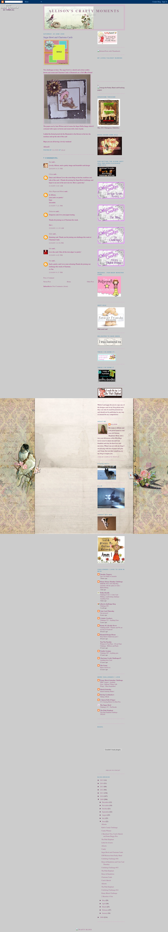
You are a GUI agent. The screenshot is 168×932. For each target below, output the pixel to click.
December (105, 802)
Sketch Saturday (105, 689)
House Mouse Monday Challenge (111, 581)
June (104, 821)
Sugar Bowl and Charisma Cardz (112, 852)
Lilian (51, 174)
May (104, 900)
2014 (102, 783)
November (105, 805)
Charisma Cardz (106, 877)
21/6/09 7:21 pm (56, 206)
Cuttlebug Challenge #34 (109, 890)
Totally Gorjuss (105, 651)
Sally (50, 234)
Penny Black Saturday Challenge (111, 680)
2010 (102, 796)
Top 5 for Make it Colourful (108, 576)
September (105, 812)
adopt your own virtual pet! (113, 770)
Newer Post (47, 282)
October (105, 808)
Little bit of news (107, 843)
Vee (50, 261)
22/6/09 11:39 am (56, 228)
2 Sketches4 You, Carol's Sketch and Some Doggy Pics (112, 835)
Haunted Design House (108, 634)
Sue (50, 162)
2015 (102, 780)
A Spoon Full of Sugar (107, 700)
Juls (50, 248)
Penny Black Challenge (109, 893)
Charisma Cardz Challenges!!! (110, 658)
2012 (102, 790)
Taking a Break (104, 697)
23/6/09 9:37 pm (56, 272)
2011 (102, 793)
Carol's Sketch (106, 880)
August (104, 815)
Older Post (90, 282)
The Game (103, 665)
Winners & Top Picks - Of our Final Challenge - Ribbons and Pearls (111, 645)
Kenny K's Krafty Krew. (108, 625)
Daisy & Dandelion (107, 874)
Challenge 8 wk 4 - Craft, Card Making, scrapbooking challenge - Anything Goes (110, 597)
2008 (102, 917)
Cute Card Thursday (107, 611)
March (104, 907)
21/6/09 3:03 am (56, 186)
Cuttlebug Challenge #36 (109, 859)
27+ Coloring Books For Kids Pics (110, 702)
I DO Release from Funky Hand (111, 855)
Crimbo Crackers (106, 618)
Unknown (52, 211)
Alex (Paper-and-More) (56, 191)
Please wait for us (105, 667)
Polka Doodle (104, 592)
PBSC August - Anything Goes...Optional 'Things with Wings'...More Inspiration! (108, 684)
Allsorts (104, 824)
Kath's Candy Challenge (109, 827)
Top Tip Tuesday (106, 642)
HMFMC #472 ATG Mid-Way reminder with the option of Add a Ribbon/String (110, 585)
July (103, 818)
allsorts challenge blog (108, 604)
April (104, 903)
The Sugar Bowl (105, 705)
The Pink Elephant (106, 710)
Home (69, 282)
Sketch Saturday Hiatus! (107, 691)
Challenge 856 (104, 606)
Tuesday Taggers (106, 574)
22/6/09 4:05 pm (56, 255)
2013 (102, 786)
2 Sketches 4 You (107, 896)
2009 (102, 799)
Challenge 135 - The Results (108, 707)
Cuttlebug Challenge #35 (109, 867)
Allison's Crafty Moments (84, 10)
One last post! (104, 613)
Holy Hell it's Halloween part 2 (109, 637)
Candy (103, 849)
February (105, 910)
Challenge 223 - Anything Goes (109, 620)
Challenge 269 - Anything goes (109, 653)
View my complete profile (108, 457)
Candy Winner (106, 831)
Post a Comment (48, 278)
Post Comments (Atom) (60, 286)
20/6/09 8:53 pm (56, 168)
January (105, 913)
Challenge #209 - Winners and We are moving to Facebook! (111, 628)
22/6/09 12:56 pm (56, 243)
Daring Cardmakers (107, 694)
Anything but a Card (106, 660)
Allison (114, 424)
